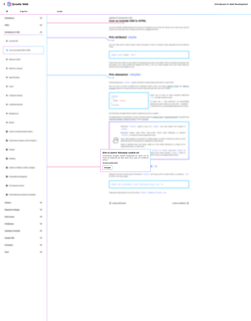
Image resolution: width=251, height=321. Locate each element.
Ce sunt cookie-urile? (110, 163)
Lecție (59, 11)
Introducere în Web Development (231, 4)
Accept (107, 167)
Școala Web (20, 4)
